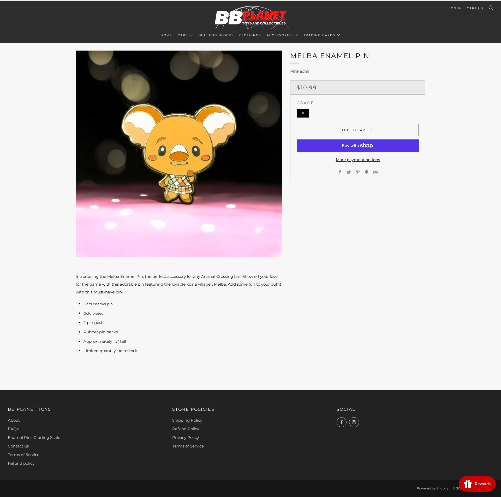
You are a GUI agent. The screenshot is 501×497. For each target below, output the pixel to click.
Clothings (250, 35)
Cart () (475, 8)
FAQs (13, 428)
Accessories (280, 35)
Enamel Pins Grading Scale (34, 437)
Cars (183, 35)
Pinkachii (299, 71)
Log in (455, 8)
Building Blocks (216, 35)
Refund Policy (185, 428)
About (14, 420)
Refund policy (21, 463)
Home (166, 35)
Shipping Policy (187, 420)
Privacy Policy (185, 437)
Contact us (18, 446)
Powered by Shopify (432, 488)
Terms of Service (23, 454)
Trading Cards (319, 35)
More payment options (358, 159)
